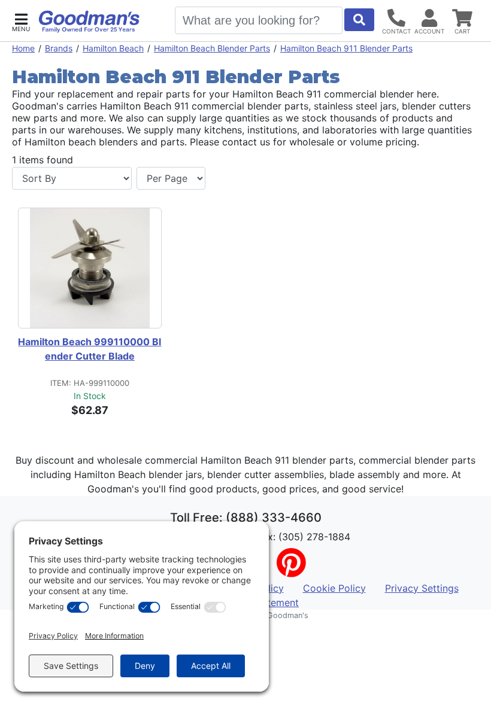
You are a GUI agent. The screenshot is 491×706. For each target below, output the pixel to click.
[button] (21, 21)
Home (23, 48)
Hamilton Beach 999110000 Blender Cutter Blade (89, 349)
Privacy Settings (422, 588)
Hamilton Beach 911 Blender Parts (346, 48)
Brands (58, 48)
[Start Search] (359, 19)
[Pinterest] (291, 570)
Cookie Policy (334, 588)
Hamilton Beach (113, 48)
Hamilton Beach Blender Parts (212, 48)
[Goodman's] (89, 21)
